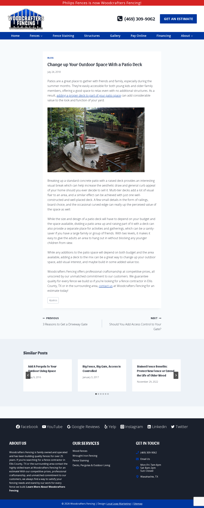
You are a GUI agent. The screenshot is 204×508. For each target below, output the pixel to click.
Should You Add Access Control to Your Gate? (135, 324)
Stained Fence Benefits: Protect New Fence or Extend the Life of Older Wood (155, 371)
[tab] (96, 394)
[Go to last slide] (28, 375)
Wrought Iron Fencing (85, 455)
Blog (50, 57)
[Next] (176, 375)
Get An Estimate (178, 18)
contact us (106, 286)
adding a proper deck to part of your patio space (89, 95)
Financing (164, 36)
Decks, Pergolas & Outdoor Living (91, 465)
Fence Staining (63, 36)
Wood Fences (80, 451)
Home (15, 36)
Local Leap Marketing (118, 503)
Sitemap (137, 503)
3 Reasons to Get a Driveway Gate (65, 321)
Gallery (115, 36)
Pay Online (138, 36)
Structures (92, 36)
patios (53, 300)
